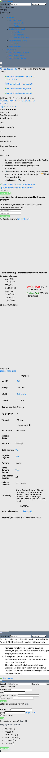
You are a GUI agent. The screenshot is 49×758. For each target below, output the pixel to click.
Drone (16, 43)
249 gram (21, 394)
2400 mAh (27, 511)
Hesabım (28, 642)
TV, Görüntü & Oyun (18, 40)
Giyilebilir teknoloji (17, 29)
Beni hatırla (7, 715)
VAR (17, 456)
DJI (16, 69)
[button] (24, 371)
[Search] (1, 66)
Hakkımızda (39, 642)
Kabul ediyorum (15, 219)
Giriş (2, 718)
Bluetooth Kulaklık (22, 37)
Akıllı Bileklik (19, 35)
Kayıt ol (3, 701)
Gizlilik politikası (15, 642)
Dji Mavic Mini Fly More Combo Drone (16, 187)
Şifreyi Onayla (6, 698)
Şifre (8, 695)
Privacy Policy (23, 219)
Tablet (17, 26)
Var (17, 450)
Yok (17, 470)
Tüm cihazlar (15, 46)
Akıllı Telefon (19, 23)
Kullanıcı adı (5, 689)
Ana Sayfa (4, 69)
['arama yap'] (48, 684)
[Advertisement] (24, 245)
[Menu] (1, 63)
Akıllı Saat (18, 32)
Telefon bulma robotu (19, 52)
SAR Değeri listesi (16, 55)
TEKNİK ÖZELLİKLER (8, 371)
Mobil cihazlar (15, 20)
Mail (2, 692)
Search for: (5, 4)
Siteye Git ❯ (5, 193)
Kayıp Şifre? (31, 712)
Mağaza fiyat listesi (17, 58)
